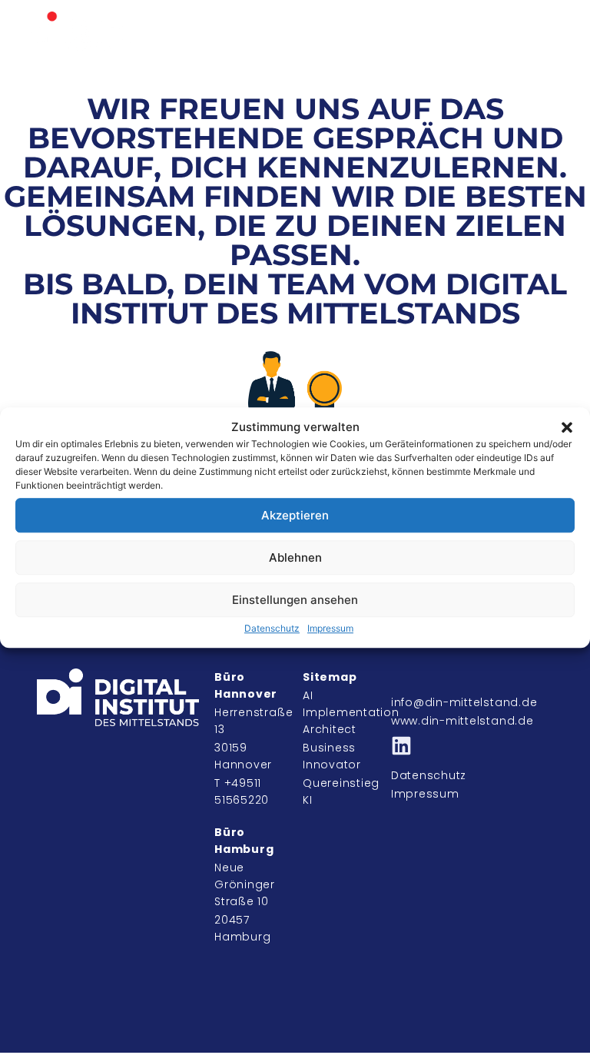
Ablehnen (295, 557)
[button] (567, 427)
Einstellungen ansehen (295, 599)
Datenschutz (272, 628)
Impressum (330, 628)
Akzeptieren (295, 515)
